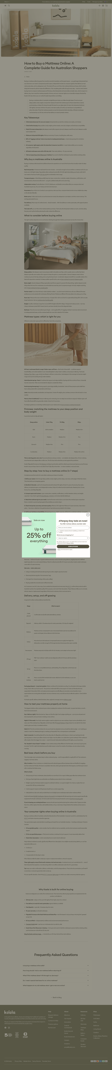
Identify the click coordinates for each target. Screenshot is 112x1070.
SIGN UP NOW (73, 546)
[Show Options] (87, 538)
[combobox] (72, 538)
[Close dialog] (87, 514)
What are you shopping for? (65, 535)
